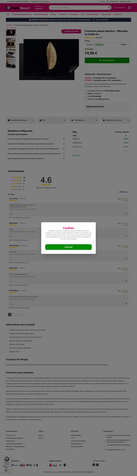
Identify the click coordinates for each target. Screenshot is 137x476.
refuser (74, 239)
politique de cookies (56, 237)
